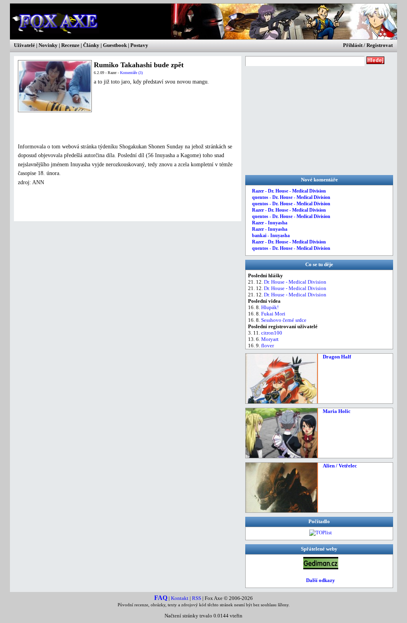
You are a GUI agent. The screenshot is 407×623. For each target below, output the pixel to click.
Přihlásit (352, 45)
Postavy (139, 45)
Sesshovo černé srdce (283, 320)
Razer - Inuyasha (269, 223)
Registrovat (379, 45)
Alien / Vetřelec (340, 466)
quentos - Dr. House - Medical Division (291, 197)
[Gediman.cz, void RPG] (320, 567)
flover (267, 345)
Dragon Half (337, 357)
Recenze (70, 45)
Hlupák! (270, 307)
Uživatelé (24, 45)
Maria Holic (337, 411)
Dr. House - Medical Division (295, 282)
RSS (196, 598)
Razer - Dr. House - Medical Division (289, 191)
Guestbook (115, 45)
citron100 (271, 333)
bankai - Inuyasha (271, 235)
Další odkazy (320, 580)
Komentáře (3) (131, 72)
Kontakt (179, 598)
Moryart (270, 339)
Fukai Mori (273, 314)
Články (91, 45)
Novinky (48, 45)
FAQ (160, 597)
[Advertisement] (111, 127)
